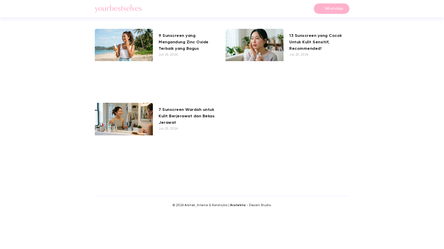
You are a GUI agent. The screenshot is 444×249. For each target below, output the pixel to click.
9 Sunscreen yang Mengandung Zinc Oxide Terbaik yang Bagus (184, 42)
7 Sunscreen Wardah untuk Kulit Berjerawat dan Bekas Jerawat (187, 116)
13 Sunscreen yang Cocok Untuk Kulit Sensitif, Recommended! (315, 42)
